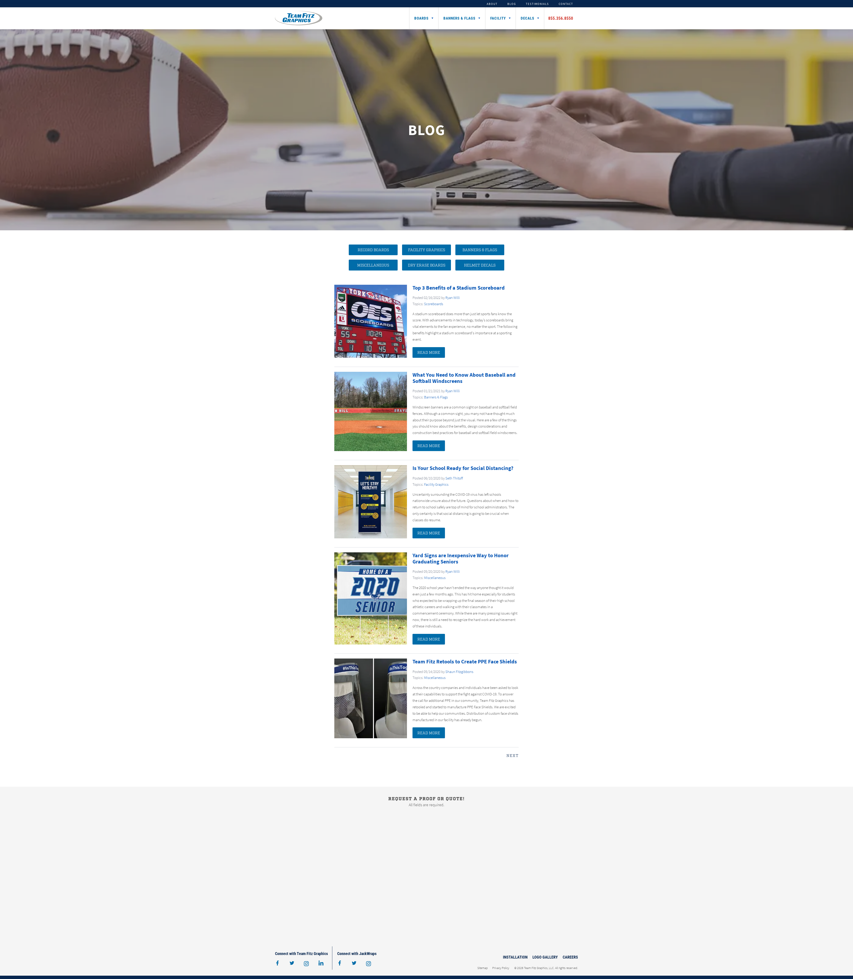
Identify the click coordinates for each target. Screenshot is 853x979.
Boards (421, 18)
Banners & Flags (459, 18)
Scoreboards (433, 303)
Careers (570, 957)
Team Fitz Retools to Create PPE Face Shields (465, 661)
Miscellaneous (373, 265)
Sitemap (482, 968)
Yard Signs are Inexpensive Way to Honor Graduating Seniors (461, 558)
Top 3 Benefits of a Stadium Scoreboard (459, 287)
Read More (428, 352)
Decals (527, 18)
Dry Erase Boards (426, 265)
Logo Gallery (545, 957)
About (492, 4)
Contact (566, 4)
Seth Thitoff (454, 478)
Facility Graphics (426, 250)
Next (512, 756)
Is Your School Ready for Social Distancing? (463, 468)
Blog (511, 4)
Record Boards (373, 250)
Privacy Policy (500, 968)
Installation (515, 957)
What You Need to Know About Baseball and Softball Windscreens (464, 378)
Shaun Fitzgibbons (459, 671)
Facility (498, 18)
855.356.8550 (560, 18)
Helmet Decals (480, 265)
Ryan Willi (452, 297)
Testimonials (537, 4)
